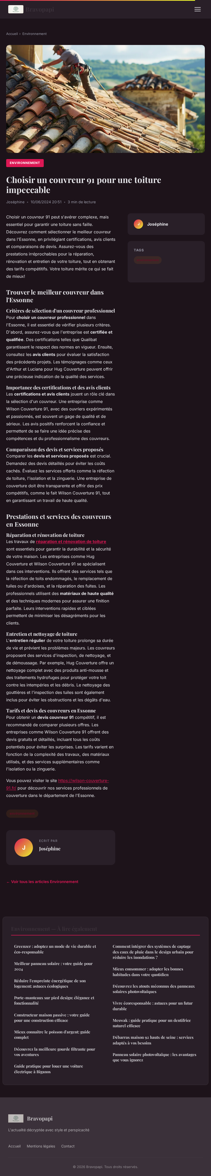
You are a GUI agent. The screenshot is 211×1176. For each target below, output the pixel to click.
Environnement (34, 34)
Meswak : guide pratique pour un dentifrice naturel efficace (152, 1023)
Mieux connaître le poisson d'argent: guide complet (52, 1034)
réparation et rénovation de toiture (71, 541)
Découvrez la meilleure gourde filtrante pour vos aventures (54, 1051)
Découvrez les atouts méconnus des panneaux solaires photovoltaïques (154, 989)
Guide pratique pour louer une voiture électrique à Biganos (48, 1068)
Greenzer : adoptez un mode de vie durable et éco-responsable (55, 949)
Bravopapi (39, 9)
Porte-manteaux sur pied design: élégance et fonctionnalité (54, 1000)
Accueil (12, 34)
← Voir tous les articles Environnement (42, 881)
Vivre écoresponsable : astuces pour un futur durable (153, 1005)
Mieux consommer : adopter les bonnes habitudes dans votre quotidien (148, 971)
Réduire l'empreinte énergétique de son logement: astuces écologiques (50, 983)
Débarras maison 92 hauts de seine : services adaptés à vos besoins (153, 1040)
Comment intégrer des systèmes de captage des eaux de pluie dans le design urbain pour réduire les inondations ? (153, 952)
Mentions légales (41, 1146)
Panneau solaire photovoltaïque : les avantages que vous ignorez (154, 1057)
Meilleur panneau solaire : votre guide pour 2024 (53, 966)
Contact (68, 1146)
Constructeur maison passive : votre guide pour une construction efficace (52, 1017)
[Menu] (197, 9)
